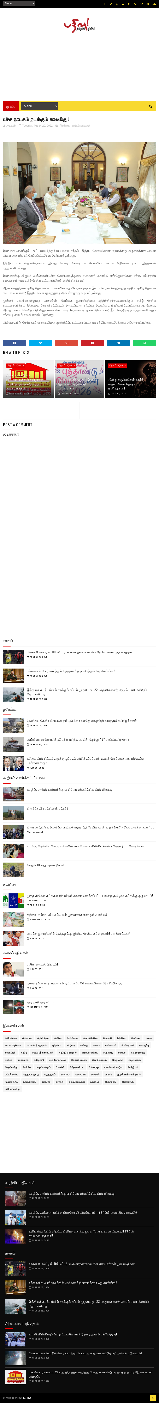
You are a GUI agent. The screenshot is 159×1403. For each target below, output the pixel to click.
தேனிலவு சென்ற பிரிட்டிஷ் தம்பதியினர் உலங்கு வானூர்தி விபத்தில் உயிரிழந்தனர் (82, 720)
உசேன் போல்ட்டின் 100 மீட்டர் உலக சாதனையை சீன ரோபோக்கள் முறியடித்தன (80, 651)
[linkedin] (122, 4)
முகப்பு (11, 106)
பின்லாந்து (94, 1067)
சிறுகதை (108, 1052)
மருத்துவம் (50, 1074)
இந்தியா (121, 1038)
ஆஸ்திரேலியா (90, 1038)
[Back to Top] (153, 1398)
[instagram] (128, 4)
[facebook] (105, 4)
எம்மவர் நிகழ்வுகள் (37, 1045)
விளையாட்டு (128, 1081)
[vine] (141, 4)
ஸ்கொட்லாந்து (12, 1088)
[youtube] (116, 4)
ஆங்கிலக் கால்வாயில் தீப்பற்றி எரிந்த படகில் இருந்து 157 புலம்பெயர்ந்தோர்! (78, 739)
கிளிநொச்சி (128, 1045)
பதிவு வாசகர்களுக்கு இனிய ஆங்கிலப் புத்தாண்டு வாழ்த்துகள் (77, 383)
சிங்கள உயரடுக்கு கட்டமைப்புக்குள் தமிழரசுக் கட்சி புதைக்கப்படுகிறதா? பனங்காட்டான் (24, 381)
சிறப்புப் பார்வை (90, 1052)
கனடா (96, 1045)
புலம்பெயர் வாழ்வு (113, 1067)
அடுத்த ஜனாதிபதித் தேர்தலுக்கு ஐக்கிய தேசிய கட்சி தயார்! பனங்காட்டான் (79, 933)
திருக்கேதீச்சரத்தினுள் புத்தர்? (48, 808)
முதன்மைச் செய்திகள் (129, 1074)
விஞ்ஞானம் (111, 1081)
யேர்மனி (46, 1081)
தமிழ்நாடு (39, 1059)
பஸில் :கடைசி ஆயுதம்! (42, 964)
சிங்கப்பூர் (10, 1052)
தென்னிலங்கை (79, 1059)
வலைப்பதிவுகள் (77, 1081)
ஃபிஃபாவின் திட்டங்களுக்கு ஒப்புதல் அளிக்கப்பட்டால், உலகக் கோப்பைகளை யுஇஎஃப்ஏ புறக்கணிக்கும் (85, 760)
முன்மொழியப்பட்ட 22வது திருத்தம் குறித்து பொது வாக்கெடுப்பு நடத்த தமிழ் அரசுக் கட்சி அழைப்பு (90, 1374)
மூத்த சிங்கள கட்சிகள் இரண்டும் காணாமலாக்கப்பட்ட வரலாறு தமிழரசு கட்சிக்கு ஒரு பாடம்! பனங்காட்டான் (90, 897)
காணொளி (110, 1045)
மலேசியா (65, 1074)
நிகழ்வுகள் (117, 1059)
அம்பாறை (27, 1038)
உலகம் (149, 1038)
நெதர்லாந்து (11, 1067)
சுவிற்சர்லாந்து (138, 1052)
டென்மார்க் (23, 1059)
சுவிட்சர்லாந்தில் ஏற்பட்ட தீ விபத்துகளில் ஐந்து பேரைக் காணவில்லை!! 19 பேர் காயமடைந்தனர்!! (81, 1233)
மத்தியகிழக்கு (31, 1074)
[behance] (135, 4)
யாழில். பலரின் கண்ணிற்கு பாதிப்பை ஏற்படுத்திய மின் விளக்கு (70, 789)
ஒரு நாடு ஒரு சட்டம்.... (42, 1002)
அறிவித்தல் (43, 1038)
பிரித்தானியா (77, 1067)
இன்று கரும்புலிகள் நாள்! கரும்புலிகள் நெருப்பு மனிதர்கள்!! (125, 383)
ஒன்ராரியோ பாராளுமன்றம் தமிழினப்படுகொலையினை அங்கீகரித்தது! (75, 983)
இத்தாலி (107, 1038)
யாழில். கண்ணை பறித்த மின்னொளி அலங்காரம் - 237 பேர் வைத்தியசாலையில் (83, 1212)
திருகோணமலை (57, 1059)
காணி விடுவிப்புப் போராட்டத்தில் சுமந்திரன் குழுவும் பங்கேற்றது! (73, 1334)
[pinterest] (147, 4)
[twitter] (110, 4)
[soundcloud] (154, 4)
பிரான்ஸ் (60, 1067)
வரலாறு (60, 1081)
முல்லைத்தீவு (11, 1081)
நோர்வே (27, 1067)
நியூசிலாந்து (135, 1059)
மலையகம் (81, 1074)
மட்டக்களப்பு (11, 1074)
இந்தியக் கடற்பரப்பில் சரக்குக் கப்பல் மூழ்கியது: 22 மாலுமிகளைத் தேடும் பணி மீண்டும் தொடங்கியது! (87, 691)
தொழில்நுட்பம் (99, 1059)
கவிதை (84, 1045)
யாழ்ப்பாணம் (30, 1081)
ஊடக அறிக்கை (13, 1045)
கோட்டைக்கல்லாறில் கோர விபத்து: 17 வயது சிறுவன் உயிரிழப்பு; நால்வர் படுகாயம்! (85, 1353)
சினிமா (122, 1052)
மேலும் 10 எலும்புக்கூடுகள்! (45, 865)
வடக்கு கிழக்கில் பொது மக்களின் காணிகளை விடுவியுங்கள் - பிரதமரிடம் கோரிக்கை (85, 846)
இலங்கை (65, 125)
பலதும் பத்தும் (43, 1067)
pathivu (27, 1397)
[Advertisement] (79, 65)
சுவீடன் (8, 1059)
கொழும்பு (144, 1045)
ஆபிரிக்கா (72, 1038)
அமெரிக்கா (11, 1038)
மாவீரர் (108, 1074)
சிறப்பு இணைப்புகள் (42, 1052)
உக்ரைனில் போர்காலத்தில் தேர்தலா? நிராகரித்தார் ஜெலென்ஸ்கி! (71, 670)
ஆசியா (58, 1038)
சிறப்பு (24, 1052)
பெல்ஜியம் (133, 1067)
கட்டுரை (71, 1045)
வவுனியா (95, 1081)
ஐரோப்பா (56, 1045)
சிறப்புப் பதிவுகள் (81, 125)
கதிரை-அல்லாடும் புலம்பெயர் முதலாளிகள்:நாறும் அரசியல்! (67, 914)
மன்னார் (95, 1074)
